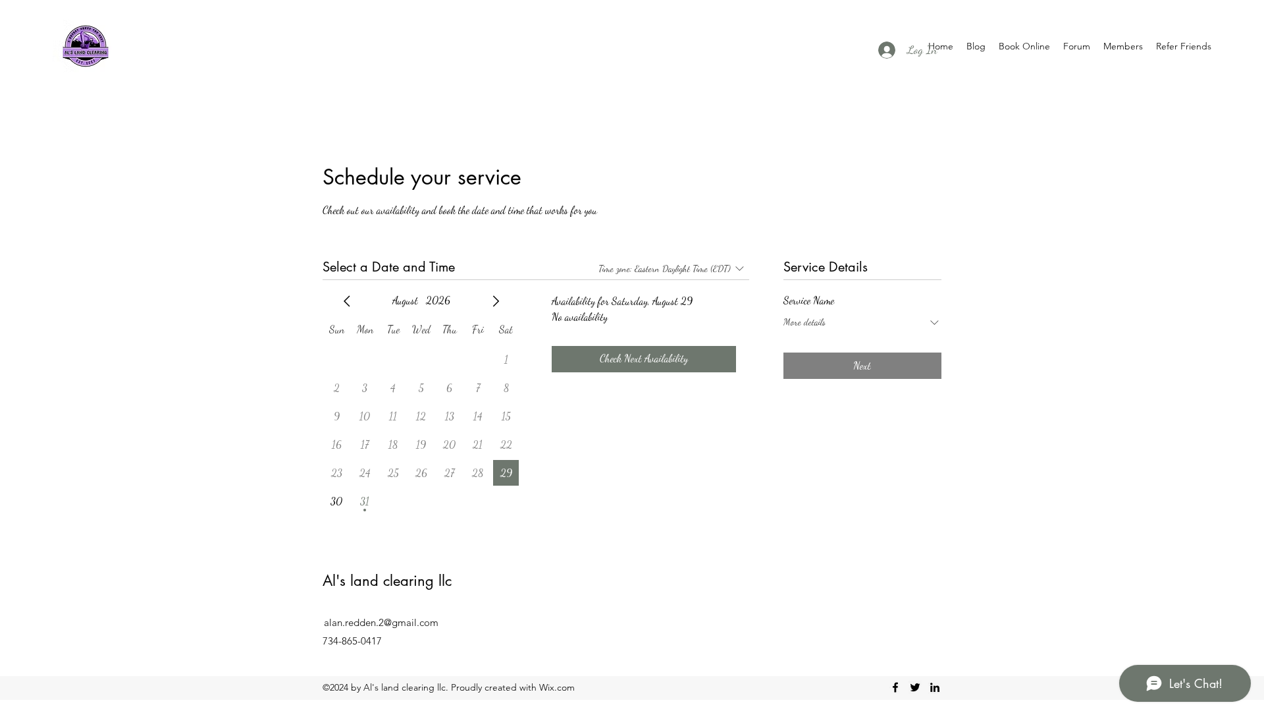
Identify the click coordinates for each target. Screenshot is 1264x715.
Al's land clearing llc (387, 580)
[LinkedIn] (934, 687)
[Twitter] (915, 687)
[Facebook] (895, 687)
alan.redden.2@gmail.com (381, 622)
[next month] (496, 301)
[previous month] (347, 301)
